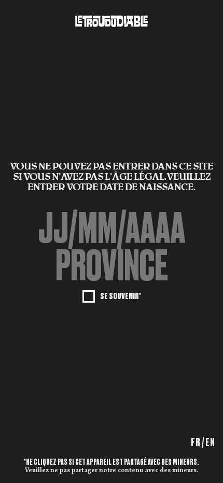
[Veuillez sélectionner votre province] (111, 266)
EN (210, 442)
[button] (111, 266)
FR (196, 442)
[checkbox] (111, 295)
